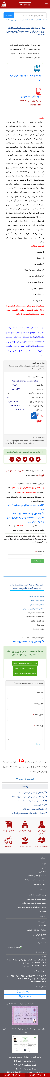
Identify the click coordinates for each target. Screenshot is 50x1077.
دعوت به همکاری (40, 884)
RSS (41, 926)
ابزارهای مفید (39, 805)
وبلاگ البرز (42, 871)
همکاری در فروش (39, 934)
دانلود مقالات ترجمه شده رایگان (34, 903)
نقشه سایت (42, 942)
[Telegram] (38, 459)
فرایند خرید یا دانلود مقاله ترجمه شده (30, 801)
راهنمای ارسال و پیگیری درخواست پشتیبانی (28, 813)
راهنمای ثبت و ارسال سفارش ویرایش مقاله (27, 796)
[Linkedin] (11, 459)
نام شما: (40, 692)
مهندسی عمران (19, 470)
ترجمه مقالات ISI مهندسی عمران (25, 668)
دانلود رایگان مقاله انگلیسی (31, 96)
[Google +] (18, 459)
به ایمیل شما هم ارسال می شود (26, 492)
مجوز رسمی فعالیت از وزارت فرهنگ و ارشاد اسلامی (25, 1004)
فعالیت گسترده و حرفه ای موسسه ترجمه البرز (25, 1057)
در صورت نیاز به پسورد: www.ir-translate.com (30, 102)
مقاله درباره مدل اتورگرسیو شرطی (33, 608)
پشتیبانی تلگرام (26, 996)
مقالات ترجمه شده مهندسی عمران (18, 19)
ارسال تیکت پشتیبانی (26, 991)
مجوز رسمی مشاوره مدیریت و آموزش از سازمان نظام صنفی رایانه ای (25, 1030)
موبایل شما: (38, 703)
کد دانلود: (40, 551)
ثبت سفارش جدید (26, 779)
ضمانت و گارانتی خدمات (37, 875)
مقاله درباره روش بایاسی (36, 596)
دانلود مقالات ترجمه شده (36, 899)
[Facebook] (31, 459)
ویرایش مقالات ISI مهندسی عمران (25, 673)
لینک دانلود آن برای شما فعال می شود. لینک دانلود (28, 487)
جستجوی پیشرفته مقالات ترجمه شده (27, 513)
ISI (10, 766)
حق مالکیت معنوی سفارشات (34, 809)
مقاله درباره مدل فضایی (37, 600)
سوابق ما (43, 863)
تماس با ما (42, 867)
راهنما (25, 786)
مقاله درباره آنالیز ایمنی (37, 604)
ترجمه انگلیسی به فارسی (37, 895)
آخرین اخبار (42, 921)
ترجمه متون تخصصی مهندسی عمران (25, 663)
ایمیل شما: (39, 714)
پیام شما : (39, 725)
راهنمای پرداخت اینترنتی (36, 930)
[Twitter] (25, 459)
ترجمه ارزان (42, 911)
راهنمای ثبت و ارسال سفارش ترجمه (30, 792)
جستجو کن (9, 15)
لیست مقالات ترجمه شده (38, 19)
